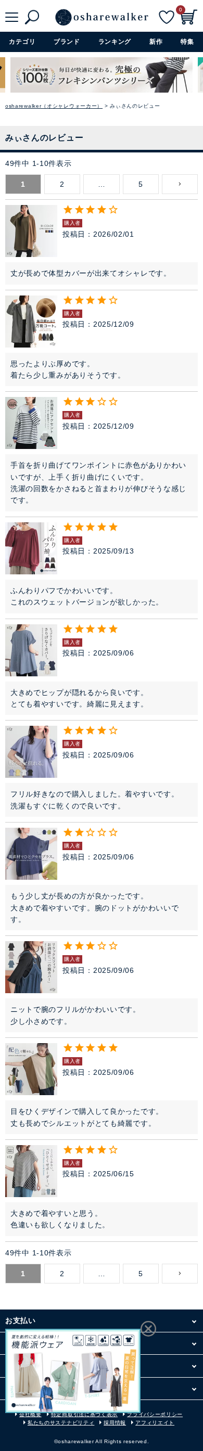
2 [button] (62, 184)
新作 (155, 41)
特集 (187, 41)
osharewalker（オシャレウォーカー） (54, 106)
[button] (180, 184)
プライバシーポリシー (155, 1414)
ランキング (115, 41)
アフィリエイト (154, 1423)
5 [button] (140, 184)
